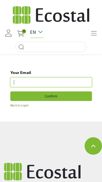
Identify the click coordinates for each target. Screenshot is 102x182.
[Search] (21, 46)
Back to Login (19, 105)
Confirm (51, 96)
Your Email (20, 72)
